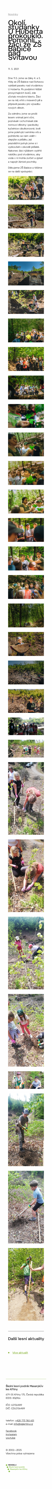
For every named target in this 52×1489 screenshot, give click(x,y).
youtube (10, 1438)
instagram (11, 1435)
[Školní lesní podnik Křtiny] (16, 1469)
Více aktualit (20, 1353)
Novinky (13, 14)
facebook (11, 1431)
